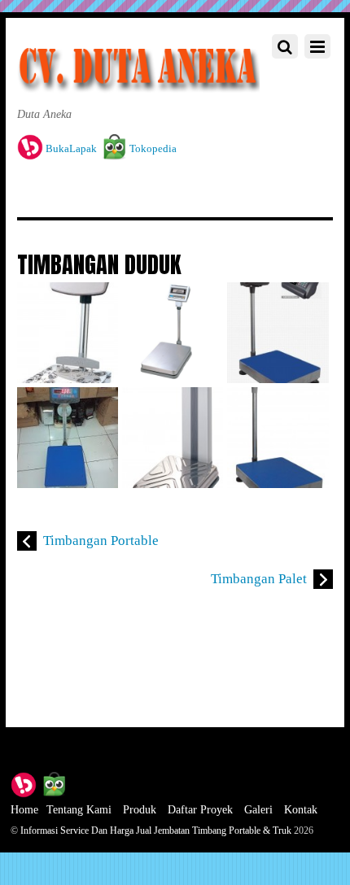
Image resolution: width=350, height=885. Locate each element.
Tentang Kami (79, 809)
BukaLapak (70, 148)
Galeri (258, 809)
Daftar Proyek (200, 809)
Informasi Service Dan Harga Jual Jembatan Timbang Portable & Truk (155, 830)
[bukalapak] (24, 783)
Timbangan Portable (101, 540)
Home (24, 809)
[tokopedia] (54, 783)
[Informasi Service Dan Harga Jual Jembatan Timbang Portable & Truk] (138, 83)
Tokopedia (152, 148)
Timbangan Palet (259, 578)
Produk (139, 809)
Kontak (300, 809)
